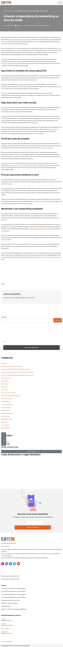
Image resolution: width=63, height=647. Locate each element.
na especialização (43, 75)
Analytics (3, 363)
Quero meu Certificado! (31, 347)
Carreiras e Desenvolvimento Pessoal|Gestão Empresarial (17, 375)
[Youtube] (18, 563)
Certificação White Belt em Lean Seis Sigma (13, 597)
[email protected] (8, 641)
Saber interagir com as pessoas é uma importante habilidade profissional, (29, 165)
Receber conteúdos (33, 527)
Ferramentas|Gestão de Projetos (10, 395)
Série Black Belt (5, 428)
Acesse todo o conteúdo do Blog (10, 579)
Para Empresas (5, 416)
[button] (3, 438)
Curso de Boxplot (6, 606)
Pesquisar (4, 317)
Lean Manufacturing (6, 404)
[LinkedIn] (10, 563)
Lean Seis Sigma (5, 407)
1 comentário (25, 25)
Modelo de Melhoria (6, 413)
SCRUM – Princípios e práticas (9, 603)
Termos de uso (5, 546)
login (16, 297)
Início (12, 11)
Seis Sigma (4, 422)
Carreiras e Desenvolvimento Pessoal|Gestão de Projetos (17, 372)
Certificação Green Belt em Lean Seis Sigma (13, 591)
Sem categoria (5, 425)
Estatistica (4, 387)
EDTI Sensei (4, 384)
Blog (16, 11)
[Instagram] (2, 563)
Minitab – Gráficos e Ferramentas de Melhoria (14, 609)
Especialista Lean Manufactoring (10, 600)
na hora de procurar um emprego (19, 39)
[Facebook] (6, 563)
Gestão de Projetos (6, 398)
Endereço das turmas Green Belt (10, 576)
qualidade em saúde (6, 419)
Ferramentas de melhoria (8, 393)
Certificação (4, 381)
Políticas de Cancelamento (8, 543)
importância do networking (10, 63)
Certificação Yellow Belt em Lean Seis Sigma (13, 588)
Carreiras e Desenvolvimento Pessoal (39, 25)
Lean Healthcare (5, 401)
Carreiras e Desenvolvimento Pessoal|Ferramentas (15, 369)
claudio (19, 25)
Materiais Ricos (5, 410)
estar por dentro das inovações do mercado (40, 228)
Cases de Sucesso (6, 378)
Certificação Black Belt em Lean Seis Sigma (13, 594)
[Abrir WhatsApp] (4, 642)
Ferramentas (5, 390)
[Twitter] (14, 563)
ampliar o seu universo (47, 147)
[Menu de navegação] (60, 2)
